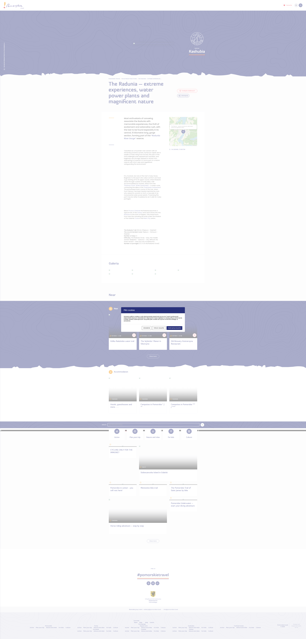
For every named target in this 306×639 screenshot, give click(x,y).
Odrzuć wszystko (159, 328)
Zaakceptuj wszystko (174, 328)
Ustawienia (146, 328)
